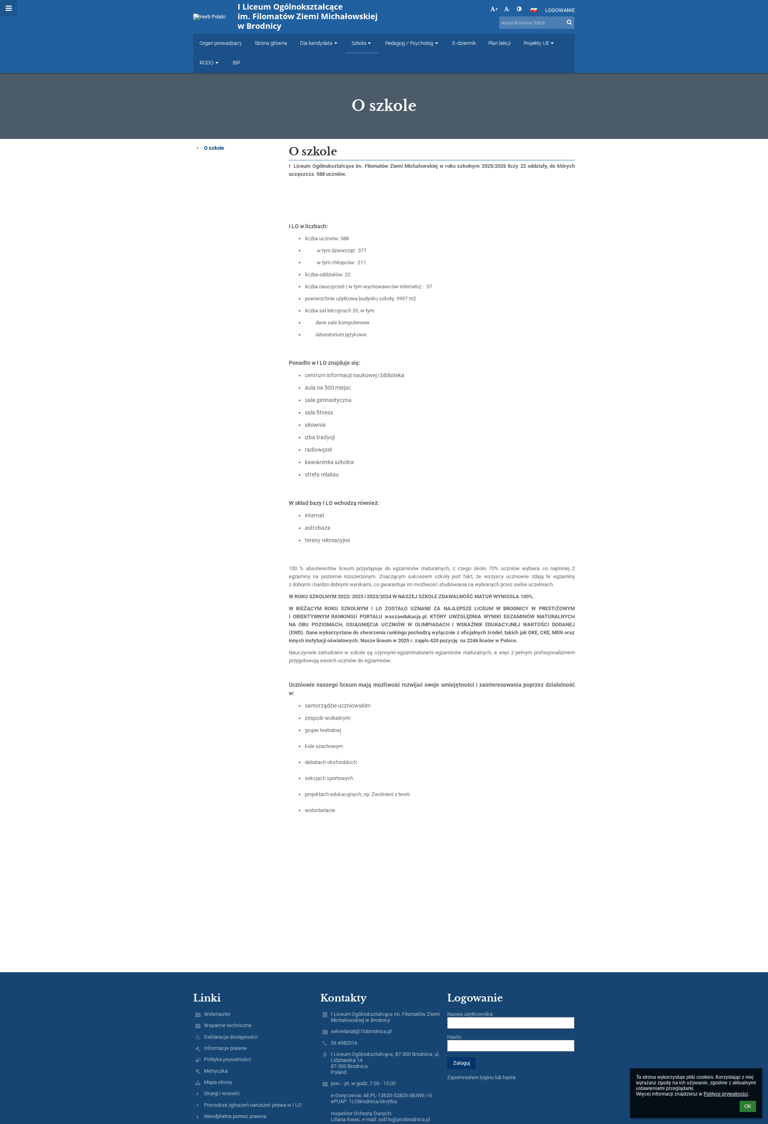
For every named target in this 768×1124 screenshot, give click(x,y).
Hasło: (454, 1037)
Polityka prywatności (227, 1059)
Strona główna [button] (271, 43)
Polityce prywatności (726, 1094)
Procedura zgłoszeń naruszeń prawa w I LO (253, 1105)
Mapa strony (218, 1082)
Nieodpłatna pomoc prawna (235, 1116)
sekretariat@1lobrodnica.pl (361, 1031)
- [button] (509, 9)
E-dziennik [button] (464, 43)
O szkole (214, 148)
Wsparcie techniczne (228, 1025)
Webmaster (217, 1014)
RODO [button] (207, 63)
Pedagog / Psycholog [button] (409, 43)
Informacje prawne (225, 1048)
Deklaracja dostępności (231, 1037)
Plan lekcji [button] (499, 43)
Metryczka (216, 1071)
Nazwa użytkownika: (470, 1014)
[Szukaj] (569, 22)
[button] (519, 9)
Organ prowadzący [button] (221, 43)
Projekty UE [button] (536, 43)
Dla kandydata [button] (316, 43)
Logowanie (560, 10)
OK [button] (747, 1106)
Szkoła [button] (359, 43)
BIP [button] (236, 63)
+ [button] (496, 9)
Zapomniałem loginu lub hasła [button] (481, 1077)
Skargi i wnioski (222, 1093)
